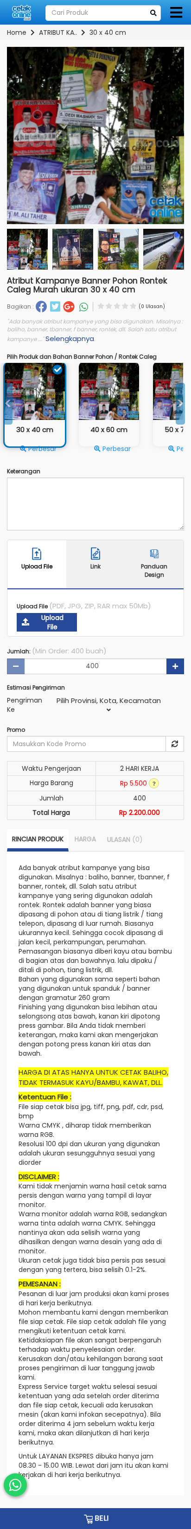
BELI (100, 1518)
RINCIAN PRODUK (38, 839)
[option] (109, 410)
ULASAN (125, 839)
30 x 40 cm (107, 32)
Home (16, 32)
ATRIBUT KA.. (58, 32)
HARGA (85, 839)
